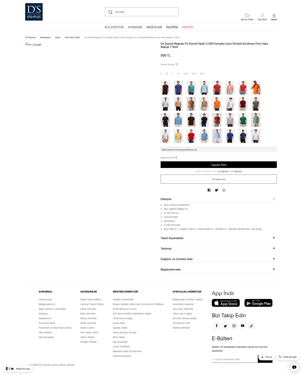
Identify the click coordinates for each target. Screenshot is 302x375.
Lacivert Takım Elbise (92, 304)
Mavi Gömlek (87, 313)
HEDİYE (187, 27)
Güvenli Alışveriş (122, 355)
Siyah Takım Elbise (90, 299)
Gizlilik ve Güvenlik (123, 299)
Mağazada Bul (168, 157)
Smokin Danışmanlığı (184, 318)
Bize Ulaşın (119, 337)
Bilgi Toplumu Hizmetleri (52, 308)
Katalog (43, 313)
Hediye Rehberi (181, 327)
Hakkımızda (45, 299)
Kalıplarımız (45, 318)
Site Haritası (45, 332)
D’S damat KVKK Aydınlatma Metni (132, 313)
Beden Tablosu (168, 64)
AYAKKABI (135, 27)
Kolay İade (119, 322)
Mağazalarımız (47, 304)
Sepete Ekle (218, 164)
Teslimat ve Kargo (123, 318)
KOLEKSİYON (114, 27)
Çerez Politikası (121, 346)
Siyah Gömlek (88, 322)
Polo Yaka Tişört (72, 37)
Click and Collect (182, 313)
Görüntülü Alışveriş (183, 304)
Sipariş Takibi (120, 327)
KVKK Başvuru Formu (124, 308)
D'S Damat (30, 37)
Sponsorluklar (46, 337)
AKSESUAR (154, 27)
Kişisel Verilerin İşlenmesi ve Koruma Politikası (138, 304)
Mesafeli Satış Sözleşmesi (127, 351)
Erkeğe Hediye (88, 341)
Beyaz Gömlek (88, 318)
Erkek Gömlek (88, 308)
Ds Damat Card (181, 322)
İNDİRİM (172, 27)
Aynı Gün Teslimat (183, 308)
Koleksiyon (45, 37)
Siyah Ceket (87, 327)
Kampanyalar (120, 341)
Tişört (57, 37)
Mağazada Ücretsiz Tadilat (187, 299)
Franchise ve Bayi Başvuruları (55, 327)
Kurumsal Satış (47, 322)
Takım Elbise (87, 337)
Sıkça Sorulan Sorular (124, 332)
